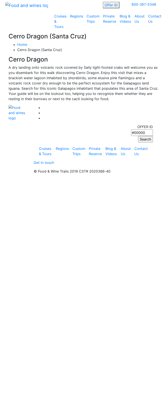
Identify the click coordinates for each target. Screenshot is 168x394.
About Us (140, 19)
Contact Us (154, 19)
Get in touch (44, 162)
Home (22, 44)
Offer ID (111, 5)
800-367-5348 (143, 4)
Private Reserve (109, 19)
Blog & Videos (125, 19)
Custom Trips (93, 19)
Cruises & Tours (60, 21)
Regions (76, 16)
